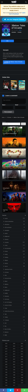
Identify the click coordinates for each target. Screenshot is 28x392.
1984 (6, 380)
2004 (14, 361)
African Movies (8, 227)
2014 (6, 354)
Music (6, 281)
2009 (22, 356)
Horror (6, 266)
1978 (6, 385)
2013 (14, 354)
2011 (6, 356)
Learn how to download (17, 13)
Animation (14, 32)
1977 (14, 385)
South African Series (9, 311)
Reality (6, 293)
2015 (22, 351)
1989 (14, 374)
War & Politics (8, 329)
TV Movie (7, 320)
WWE (6, 335)
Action (6, 218)
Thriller (6, 317)
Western (6, 332)
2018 (22, 348)
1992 (14, 372)
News (6, 287)
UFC (6, 323)
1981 (6, 382)
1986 (14, 377)
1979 (22, 382)
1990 (6, 374)
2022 (14, 346)
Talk (5, 314)
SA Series (7, 299)
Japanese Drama (8, 269)
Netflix (20, 30)
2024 (22, 343)
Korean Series (8, 278)
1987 (6, 377)
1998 (14, 367)
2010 (14, 356)
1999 (6, 367)
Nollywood (7, 290)
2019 (14, 348)
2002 (6, 364)
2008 (6, 359)
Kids (6, 275)
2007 (14, 359)
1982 (22, 380)
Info (7, 41)
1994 (22, 369)
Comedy (19, 32)
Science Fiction (8, 305)
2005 (6, 361)
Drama (6, 251)
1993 (6, 372)
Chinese (6, 239)
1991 (22, 372)
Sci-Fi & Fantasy (8, 302)
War (5, 326)
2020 (6, 348)
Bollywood (7, 236)
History (6, 263)
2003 (22, 361)
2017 (6, 351)
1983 (14, 380)
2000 (22, 364)
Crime (6, 245)
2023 (6, 346)
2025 (14, 343)
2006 (22, 359)
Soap (6, 308)
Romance (7, 296)
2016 (14, 351)
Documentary (8, 248)
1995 (14, 369)
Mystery (6, 284)
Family (6, 254)
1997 (22, 367)
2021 (22, 346)
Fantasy (6, 257)
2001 (14, 364)
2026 (6, 343)
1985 (22, 377)
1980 (14, 382)
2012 (22, 354)
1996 (6, 369)
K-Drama (7, 272)
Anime (6, 233)
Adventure (7, 224)
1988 (22, 374)
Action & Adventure (9, 221)
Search (4, 122)
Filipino (6, 260)
